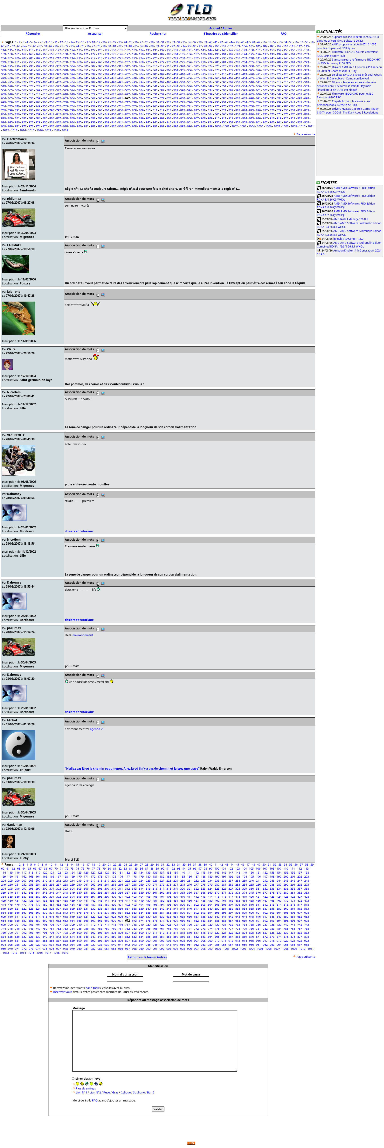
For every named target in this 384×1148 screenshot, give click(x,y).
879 (3, 118)
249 (3, 62)
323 (203, 66)
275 (182, 62)
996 (189, 126)
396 (86, 74)
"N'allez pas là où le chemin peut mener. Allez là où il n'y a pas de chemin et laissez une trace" (132, 769)
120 (44, 50)
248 (306, 58)
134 (141, 50)
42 (221, 42)
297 (24, 66)
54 (285, 42)
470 (286, 78)
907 (196, 118)
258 (65, 62)
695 (286, 98)
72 (66, 46)
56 (296, 42)
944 (141, 122)
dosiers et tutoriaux (79, 531)
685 (217, 98)
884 (38, 118)
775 (217, 106)
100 (216, 46)
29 (152, 42)
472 (299, 78)
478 (31, 82)
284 (244, 62)
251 (17, 62)
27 (141, 42)
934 (72, 122)
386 (17, 74)
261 (86, 62)
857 (162, 114)
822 (230, 110)
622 (93, 94)
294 (3, 66)
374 (244, 70)
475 (10, 82)
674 (141, 98)
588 (168, 90)
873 (272, 114)
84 (130, 46)
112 (299, 46)
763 (134, 106)
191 (224, 54)
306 (86, 66)
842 (58, 114)
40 (210, 42)
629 (141, 94)
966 (292, 122)
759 (106, 106)
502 (196, 82)
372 (230, 70)
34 (178, 42)
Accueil (214, 28)
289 (279, 62)
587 (162, 90)
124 (72, 50)
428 (306, 74)
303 (65, 66)
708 (65, 102)
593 (203, 90)
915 (251, 118)
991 (155, 126)
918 (272, 118)
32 (168, 42)
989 (141, 126)
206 (17, 58)
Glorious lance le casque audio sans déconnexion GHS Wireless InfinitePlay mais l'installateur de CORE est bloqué (346, 86)
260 (79, 62)
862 (196, 114)
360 (148, 70)
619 (72, 94)
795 (44, 110)
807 (127, 110)
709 (72, 102)
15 (77, 42)
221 (120, 58)
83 (125, 46)
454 (175, 78)
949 (175, 122)
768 (168, 106)
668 (100, 98)
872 (265, 114)
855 (148, 114)
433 (31, 78)
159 (3, 54)
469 (279, 78)
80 (109, 46)
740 (286, 102)
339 (3, 70)
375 (251, 70)
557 (265, 86)
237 (230, 58)
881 (17, 118)
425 (286, 74)
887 (58, 118)
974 (38, 126)
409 (175, 74)
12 (61, 42)
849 (106, 114)
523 (31, 86)
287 (265, 62)
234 (210, 58)
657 (24, 98)
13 (66, 42)
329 (244, 66)
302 (58, 66)
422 (265, 74)
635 (182, 94)
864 (210, 114)
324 (210, 66)
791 (17, 110)
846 (86, 114)
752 (58, 106)
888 (65, 118)
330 (251, 66)
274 (175, 62)
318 (168, 66)
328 (237, 66)
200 (286, 54)
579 (106, 90)
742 (299, 102)
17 (88, 42)
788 (306, 106)
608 (306, 90)
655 (10, 98)
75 (82, 46)
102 (230, 46)
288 (272, 62)
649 (279, 94)
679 (175, 98)
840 (44, 114)
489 (106, 82)
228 (168, 58)
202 (299, 54)
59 (312, 42)
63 (18, 46)
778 (237, 106)
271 (155, 62)
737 (265, 102)
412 (196, 74)
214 (72, 58)
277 (196, 62)
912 (230, 118)
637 (196, 94)
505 (217, 82)
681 (189, 98)
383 (306, 70)
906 (189, 118)
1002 (235, 126)
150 (251, 50)
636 (189, 94)
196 (258, 54)
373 (237, 70)
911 (224, 118)
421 (258, 74)
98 (205, 46)
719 (141, 102)
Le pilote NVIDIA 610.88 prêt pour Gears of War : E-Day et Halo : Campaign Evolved (349, 76)
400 (113, 74)
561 (292, 86)
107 (265, 46)
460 (217, 78)
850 (113, 114)
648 (272, 94)
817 (196, 110)
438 (65, 78)
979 (72, 126)
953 (203, 122)
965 (286, 122)
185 (182, 54)
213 (65, 58)
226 (155, 58)
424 (279, 74)
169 (72, 54)
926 (17, 122)
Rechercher (158, 34)
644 (244, 94)
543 (168, 86)
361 (155, 70)
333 (272, 66)
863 (203, 114)
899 (141, 118)
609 (3, 94)
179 (141, 54)
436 (51, 78)
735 (251, 102)
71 (61, 46)
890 (79, 118)
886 (51, 118)
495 (148, 82)
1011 (311, 126)
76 (88, 46)
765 (148, 106)
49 (258, 42)
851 (120, 114)
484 (72, 82)
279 (210, 62)
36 (189, 42)
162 (24, 54)
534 (106, 86)
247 (299, 58)
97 (200, 46)
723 (168, 102)
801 (86, 110)
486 (86, 82)
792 (24, 110)
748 (31, 106)
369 (210, 70)
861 (189, 114)
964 (279, 122)
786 (292, 106)
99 (210, 46)
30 (157, 42)
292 (299, 62)
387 (24, 74)
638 (203, 94)
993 (168, 126)
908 (203, 118)
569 (38, 90)
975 (44, 126)
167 (58, 54)
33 (173, 42)
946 (155, 122)
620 (79, 94)
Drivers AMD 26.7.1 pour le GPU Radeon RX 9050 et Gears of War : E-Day (349, 69)
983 (100, 126)
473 (306, 78)
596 (224, 90)
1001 (226, 126)
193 (237, 54)
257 (58, 62)
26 (136, 42)
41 (216, 42)
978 (65, 126)
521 (17, 86)
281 (224, 62)
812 (162, 110)
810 (148, 110)
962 (265, 122)
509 (244, 82)
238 (237, 58)
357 (127, 70)
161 (17, 54)
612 (24, 94)
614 (38, 94)
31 (162, 42)
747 (24, 106)
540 (148, 86)
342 (24, 70)
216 (86, 58)
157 (299, 50)
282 (230, 62)
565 (10, 90)
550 (217, 86)
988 (134, 126)
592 (196, 90)
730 (217, 102)
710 (79, 102)
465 (251, 78)
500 (182, 82)
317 (162, 66)
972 (24, 126)
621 (86, 94)
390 (44, 74)
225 (148, 58)
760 (113, 106)
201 (292, 54)
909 (210, 118)
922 (299, 118)
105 (251, 46)
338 (306, 66)
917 (265, 118)
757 (93, 106)
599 (244, 90)
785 (286, 106)
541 (155, 86)
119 (38, 50)
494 (141, 82)
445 (113, 78)
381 (292, 70)
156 (292, 50)
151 (258, 50)
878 (306, 114)
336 (292, 66)
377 (265, 70)
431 (17, 78)
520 (10, 86)
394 (72, 74)
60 (2, 46)
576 (86, 90)
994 (175, 126)
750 (44, 106)
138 (168, 50)
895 (113, 118)
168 (65, 54)
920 (286, 118)
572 (58, 90)
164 (38, 54)
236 (224, 58)
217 (93, 58)
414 (210, 74)
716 (120, 102)
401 (120, 74)
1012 (6, 130)
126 (86, 50)
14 (72, 42)
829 (279, 110)
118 (31, 50)
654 (3, 98)
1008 (285, 126)
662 (58, 98)
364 (175, 70)
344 (38, 70)
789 (3, 110)
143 (203, 50)
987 (127, 126)
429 (3, 78)
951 (189, 122)
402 (127, 74)
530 (79, 86)
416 (224, 74)
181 (155, 54)
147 (230, 50)
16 (82, 42)
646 (258, 94)
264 (106, 62)
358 (134, 70)
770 (182, 106)
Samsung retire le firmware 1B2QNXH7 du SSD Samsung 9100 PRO (349, 61)
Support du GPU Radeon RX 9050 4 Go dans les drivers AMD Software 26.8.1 (348, 39)
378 (272, 70)
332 (265, 66)
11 (56, 42)
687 (230, 98)
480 (44, 82)
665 (79, 98)
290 (286, 62)
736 (258, 102)
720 (148, 102)
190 (217, 54)
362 (162, 70)
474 (3, 82)
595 (217, 90)
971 (17, 126)
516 (292, 82)
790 (10, 110)
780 (251, 106)
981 (86, 126)
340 (10, 70)
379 (279, 70)
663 (65, 98)
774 (210, 106)
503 (203, 82)
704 (38, 102)
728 (203, 102)
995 (182, 126)
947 (162, 122)
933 (65, 122)
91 (168, 46)
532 (93, 86)
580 (113, 90)
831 (292, 110)
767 (162, 106)
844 (72, 114)
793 (31, 110)
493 (134, 82)
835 (10, 114)
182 (162, 54)
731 (224, 102)
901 (155, 118)
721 (155, 102)
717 (127, 102)
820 (217, 110)
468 (272, 78)
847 (93, 114)
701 (17, 102)
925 (10, 122)
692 (265, 98)
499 (175, 82)
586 (155, 90)
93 (178, 46)
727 (196, 102)
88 (152, 46)
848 (100, 114)
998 (203, 126)
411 (189, 74)
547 (196, 86)
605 (286, 90)
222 (127, 58)
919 (279, 118)
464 (244, 78)
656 (17, 98)
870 (251, 114)
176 (120, 54)
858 (168, 114)
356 (120, 70)
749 (38, 106)
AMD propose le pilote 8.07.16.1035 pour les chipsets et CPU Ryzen (346, 46)
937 (93, 122)
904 (175, 118)
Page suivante (305, 134)
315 (148, 66)
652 (299, 94)
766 (155, 106)
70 (56, 46)
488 (100, 82)
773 (203, 106)
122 (58, 50)
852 (127, 114)
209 (38, 58)
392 (58, 74)
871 (258, 114)
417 (230, 74)
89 (157, 46)
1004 (251, 126)
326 (224, 66)
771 (189, 106)
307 (93, 66)
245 (286, 58)
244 (279, 58)
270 (148, 62)
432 (24, 78)
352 (93, 70)
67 (40, 46)
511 (258, 82)
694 (279, 98)
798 (65, 110)
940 (113, 122)
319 (175, 66)
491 (120, 82)
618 (65, 94)
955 (217, 122)
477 (24, 82)
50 (264, 42)
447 (127, 78)
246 (292, 58)
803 (100, 110)
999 (210, 126)
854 (141, 114)
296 (17, 66)
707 (58, 102)
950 (182, 122)
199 (279, 54)
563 (306, 86)
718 (134, 102)
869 (244, 114)
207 (24, 58)
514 (279, 82)
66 (34, 46)
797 (58, 110)
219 (106, 58)
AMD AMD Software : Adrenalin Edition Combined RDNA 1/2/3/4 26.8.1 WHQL (349, 245)
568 (31, 90)
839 (38, 114)
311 (120, 66)
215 (79, 58)
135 (148, 50)
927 (24, 122)
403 (134, 74)
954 (210, 122)
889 (72, 118)
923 (306, 118)
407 (162, 74)
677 (162, 98)
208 (31, 58)
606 (292, 90)
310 (113, 66)
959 (244, 122)
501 (189, 82)
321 (189, 66)
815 (182, 110)
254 (38, 62)
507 (230, 82)
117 (24, 50)
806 (120, 110)
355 (113, 70)
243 (272, 58)
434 (38, 78)
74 (77, 46)
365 (182, 70)
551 (224, 86)
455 (182, 78)
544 (175, 86)
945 (148, 122)
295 (10, 66)
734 (244, 102)
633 (168, 94)
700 (10, 102)
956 (224, 122)
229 (175, 58)
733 (237, 102)
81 (114, 46)
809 (141, 110)
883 (31, 118)
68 (45, 46)
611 (17, 94)
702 (24, 102)
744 (3, 106)
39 (205, 42)
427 (299, 74)
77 (93, 46)
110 (285, 46)
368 (203, 70)
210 (44, 58)
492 (127, 82)
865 (217, 114)
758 (100, 106)
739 (279, 102)
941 (120, 122)
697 (299, 98)
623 (100, 94)
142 (196, 50)
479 (38, 82)
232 (196, 58)
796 (51, 110)
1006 (268, 126)
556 (258, 86)
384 (3, 74)
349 (72, 70)
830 (286, 110)
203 (306, 54)
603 (272, 90)
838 (31, 114)
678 (168, 98)
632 (162, 94)
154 (279, 50)
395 (79, 74)
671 (120, 98)
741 (292, 102)
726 (189, 102)
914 (244, 118)
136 (155, 50)
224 (141, 58)
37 (194, 42)
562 (299, 86)
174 (106, 54)
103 (237, 46)
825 (251, 110)
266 (120, 62)
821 (224, 110)
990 (148, 126)
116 (17, 50)
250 (10, 62)
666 (86, 98)
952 (196, 122)
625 (113, 94)
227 (162, 58)
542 (162, 86)
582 (127, 90)
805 (113, 110)
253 (31, 62)
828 (272, 110)
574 (72, 90)
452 (162, 78)
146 (224, 50)
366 (189, 70)
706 (51, 102)
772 (196, 106)
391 (51, 74)
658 (31, 98)
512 (265, 82)
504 (210, 82)
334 (279, 66)
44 (232, 42)
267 (127, 62)
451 (155, 78)
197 (265, 54)
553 (237, 86)
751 (51, 106)
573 (65, 90)
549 (210, 86)
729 (210, 102)
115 (10, 50)
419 (244, 74)
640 (217, 94)
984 (106, 126)
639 (210, 94)
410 (182, 74)
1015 (31, 130)
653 (306, 94)
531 (86, 86)
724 (175, 102)
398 (100, 74)
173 (100, 54)
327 (230, 66)
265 (113, 62)
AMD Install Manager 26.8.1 (350, 219)
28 (146, 42)
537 (127, 86)
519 (3, 86)
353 (100, 70)
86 (141, 46)
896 (120, 118)
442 (93, 78)
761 (120, 106)
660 (44, 98)
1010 (302, 126)
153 (272, 50)
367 (196, 70)
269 (141, 62)
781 (258, 106)
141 (189, 50)
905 (182, 118)
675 (148, 98)
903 (168, 118)
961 (258, 122)
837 (24, 114)
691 (258, 98)
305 (79, 66)
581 (120, 90)
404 (141, 74)
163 (31, 54)
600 (251, 90)
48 (253, 42)
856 (155, 114)
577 (93, 90)
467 (265, 78)
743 (306, 102)
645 (251, 94)
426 (292, 74)
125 (79, 50)
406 (155, 74)
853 (134, 114)
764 (141, 106)
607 (299, 90)
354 (106, 70)
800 (79, 110)
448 (134, 78)
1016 (39, 130)
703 (31, 102)
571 (51, 90)
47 (248, 42)
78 (98, 46)
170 (79, 54)
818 (203, 110)
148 (237, 50)
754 (72, 106)
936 (86, 122)
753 (65, 106)
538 (134, 86)
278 (203, 62)
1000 (218, 126)
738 (272, 102)
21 (109, 42)
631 (155, 94)
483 (65, 82)
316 (155, 66)
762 (127, 106)
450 (148, 78)
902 (162, 118)
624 (106, 94)
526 (51, 86)
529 (72, 86)
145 (217, 50)
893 (100, 118)
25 (130, 42)
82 (120, 46)
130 (113, 50)
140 (182, 50)
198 (272, 54)
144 (210, 50)
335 (286, 66)
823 (237, 110)
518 (306, 82)
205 (10, 58)
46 (242, 42)
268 (134, 62)
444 (106, 78)
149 (244, 50)
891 (86, 118)
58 (306, 42)
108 (272, 46)
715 (113, 102)
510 (251, 82)
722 (162, 102)
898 (134, 118)
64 (24, 46)
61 (8, 46)
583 (134, 90)
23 (120, 42)
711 (86, 102)
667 (93, 98)
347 (58, 70)
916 (258, 118)
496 (155, 82)
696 (292, 98)
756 (86, 106)
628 (134, 94)
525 (44, 86)
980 (79, 126)
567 (24, 90)
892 (93, 118)
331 (258, 66)
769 (175, 106)
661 (51, 98)
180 (148, 54)
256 (51, 62)
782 (265, 106)
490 (113, 82)
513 (272, 82)
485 (79, 82)
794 (38, 110)
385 (10, 74)
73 (72, 46)
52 (274, 42)
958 (237, 122)
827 (265, 110)
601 (258, 90)
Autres (227, 28)
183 (168, 54)
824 (244, 110)
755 (79, 106)
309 (106, 66)
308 (100, 66)
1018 (56, 130)
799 (72, 110)
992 (162, 126)
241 (258, 58)
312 (127, 66)
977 (58, 126)
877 (299, 114)
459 (210, 78)
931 (51, 122)
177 (127, 54)
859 (175, 114)
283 (237, 62)
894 (106, 118)
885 (44, 118)
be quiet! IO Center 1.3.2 (348, 239)
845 (79, 114)
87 (146, 46)
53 (280, 42)
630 (148, 94)
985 (113, 126)
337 (299, 66)
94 (184, 46)
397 (93, 74)
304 (72, 66)
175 (113, 54)
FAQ (283, 34)
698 (306, 98)
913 (237, 118)
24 (125, 42)
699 (3, 102)
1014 (23, 130)
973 (31, 126)
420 (251, 74)
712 (93, 102)
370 (217, 70)
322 (196, 66)
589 (175, 90)
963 (272, 122)
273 (168, 62)
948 (168, 122)
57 (301, 42)
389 (38, 74)
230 (182, 58)
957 (230, 122)
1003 (243, 126)
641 (224, 94)
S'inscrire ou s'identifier (221, 34)
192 (230, 54)
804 (106, 110)
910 (217, 118)
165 (44, 54)
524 (38, 86)
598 (237, 90)
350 (79, 70)
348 (65, 70)
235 (217, 58)
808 (134, 110)
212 (58, 58)
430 (10, 78)
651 (292, 94)
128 (100, 50)
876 (292, 114)
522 (24, 86)
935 (79, 122)
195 (251, 54)
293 (306, 62)
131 (120, 50)
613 (31, 94)
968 (306, 122)
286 (258, 62)
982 (93, 126)
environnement (82, 635)
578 (100, 90)
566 (17, 90)
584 (141, 90)
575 (79, 90)
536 (120, 86)
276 (189, 62)
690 (251, 98)
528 (65, 86)
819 (210, 110)
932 (58, 122)
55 (290, 42)
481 (51, 82)
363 (168, 70)
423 (272, 74)
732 (230, 102)
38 (200, 42)
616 (51, 94)
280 (217, 62)
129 (106, 50)
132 (127, 50)
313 (134, 66)
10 (50, 42)
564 (3, 90)
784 (279, 106)
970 (10, 126)
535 (113, 86)
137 (162, 50)
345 (44, 70)
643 (237, 94)
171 (86, 54)
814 (175, 110)
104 (244, 46)
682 (196, 98)
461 (224, 78)
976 (51, 126)
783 (272, 106)
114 (3, 50)
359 (141, 70)
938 (100, 122)
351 (86, 70)
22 (114, 42)
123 (65, 50)
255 (44, 62)
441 (86, 78)
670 (113, 98)
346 (51, 70)
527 (58, 86)
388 (31, 74)
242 (265, 58)
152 (265, 50)
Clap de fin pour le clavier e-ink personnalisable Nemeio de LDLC (343, 103)
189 (210, 54)
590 (182, 90)
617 (58, 94)
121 (51, 50)
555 (251, 86)
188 (203, 54)
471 (292, 78)
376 (258, 70)
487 (93, 82)
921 (292, 118)
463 (237, 78)
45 (237, 42)
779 (244, 106)
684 (210, 98)
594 (210, 90)
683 (203, 98)
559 (279, 86)
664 (72, 98)
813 (168, 110)
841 (51, 114)
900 (148, 118)
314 (141, 66)
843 (65, 114)
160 (10, 54)
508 (237, 82)
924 (3, 122)
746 (17, 106)
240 (251, 58)
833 (306, 110)
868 (237, 114)
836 (17, 114)
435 (44, 78)
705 (44, 102)
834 (3, 114)
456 (189, 78)
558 (272, 86)
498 (168, 82)
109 (278, 46)
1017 (48, 130)
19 (98, 42)
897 (127, 118)
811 (155, 110)
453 (168, 78)
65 (29, 46)
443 (100, 78)
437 (58, 78)
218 (100, 58)
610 (10, 94)
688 (237, 98)
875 (286, 114)
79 (104, 46)
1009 (294, 126)
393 (65, 74)
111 (292, 46)
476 (17, 82)
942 (127, 122)
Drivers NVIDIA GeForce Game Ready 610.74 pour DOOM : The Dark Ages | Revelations (347, 110)
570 (44, 90)
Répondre (33, 34)
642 (230, 94)
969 (3, 126)
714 (106, 102)
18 (93, 42)
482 (58, 82)
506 (224, 82)
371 (224, 70)
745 (10, 106)
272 (162, 62)
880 (10, 118)
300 (44, 66)
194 (244, 54)
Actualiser (95, 34)
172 (93, 54)
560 (286, 86)
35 (184, 42)
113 (306, 46)
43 (226, 42)
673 (134, 98)
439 (72, 78)
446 (120, 78)
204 (3, 58)
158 (306, 50)
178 (134, 54)
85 (136, 46)
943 (134, 122)
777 (230, 106)
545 (182, 86)
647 (265, 94)
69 (50, 46)
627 (127, 94)
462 (230, 78)
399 (106, 74)
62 (13, 46)
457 (196, 78)
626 (120, 94)
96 (194, 46)
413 (203, 74)
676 (155, 98)
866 (224, 114)
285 (251, 62)
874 (279, 114)
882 (24, 118)
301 (51, 66)
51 (269, 42)
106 (258, 46)
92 (173, 46)
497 (162, 82)
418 (237, 74)
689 (244, 98)
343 (31, 70)
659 (38, 98)
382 (299, 70)
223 (134, 58)
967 (299, 122)
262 (93, 62)
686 (224, 98)
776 (224, 106)
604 (279, 90)
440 (79, 78)
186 (189, 54)
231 (189, 58)
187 (196, 54)
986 (120, 126)
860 (182, 114)
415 (217, 74)
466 (258, 78)
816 (189, 110)
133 (134, 50)
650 (286, 94)
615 (44, 94)
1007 (277, 126)
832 (299, 110)
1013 (14, 130)
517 (299, 82)
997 (196, 126)
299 (38, 66)
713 (100, 102)
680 (182, 98)
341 (17, 70)
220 (113, 58)
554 (244, 86)
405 (148, 74)
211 (51, 58)
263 (100, 62)
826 (258, 110)
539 (141, 86)
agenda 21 (97, 729)
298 (31, 66)
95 (189, 46)
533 (100, 86)
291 (292, 62)
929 (38, 122)
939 (106, 122)
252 (24, 62)
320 (182, 66)
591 (189, 90)
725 (182, 102)
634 (175, 94)
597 (230, 90)
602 (265, 90)
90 (162, 46)
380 (286, 70)
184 (175, 54)
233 (203, 58)
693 (272, 98)
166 (51, 54)
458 (203, 78)
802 (93, 110)
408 (168, 74)
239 (244, 58)
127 (93, 50)
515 (286, 82)
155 (286, 50)
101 (223, 46)
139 (175, 50)
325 (217, 66)
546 (189, 86)
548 (203, 86)
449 (141, 78)
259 (72, 62)
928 (31, 122)
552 (230, 86)
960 (251, 122)
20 (104, 42)
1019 (65, 130)
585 (148, 90)
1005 (260, 126)
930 (44, 122)
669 (106, 98)
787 (299, 106)
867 (230, 114)
